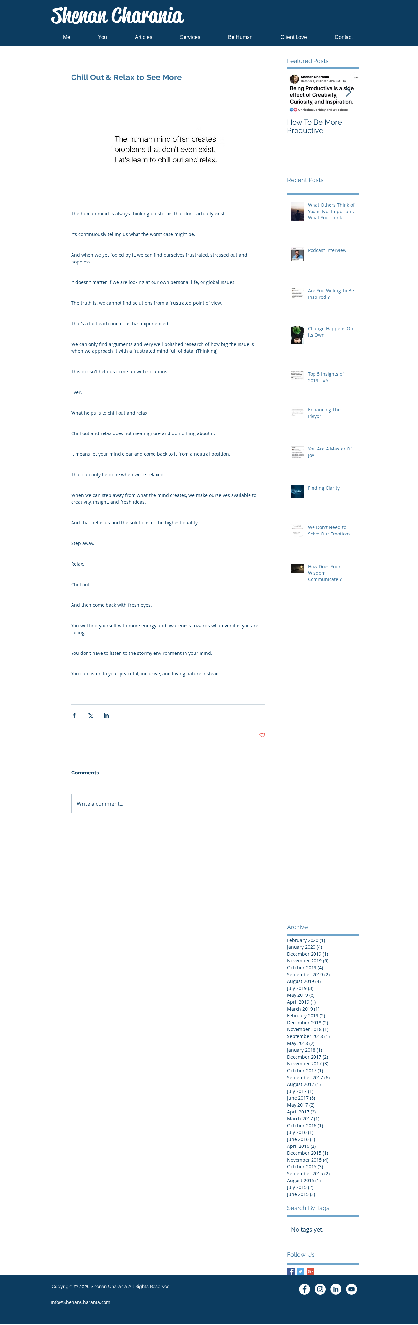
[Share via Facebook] (74, 715)
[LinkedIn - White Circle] (335, 1289)
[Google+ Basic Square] (310, 1271)
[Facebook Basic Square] (291, 1271)
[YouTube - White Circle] (351, 1289)
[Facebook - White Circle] (304, 1289)
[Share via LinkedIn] (106, 715)
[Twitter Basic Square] (300, 1271)
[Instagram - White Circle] (320, 1289)
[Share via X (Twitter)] (90, 715)
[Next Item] (348, 92)
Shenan (117, 15)
